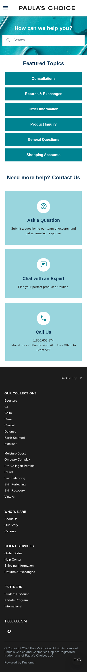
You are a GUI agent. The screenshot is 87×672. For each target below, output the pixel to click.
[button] (77, 660)
